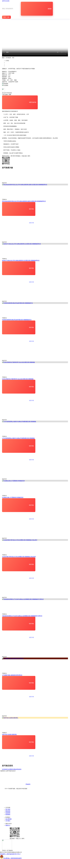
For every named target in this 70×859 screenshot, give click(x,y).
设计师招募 (8, 819)
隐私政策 (7, 811)
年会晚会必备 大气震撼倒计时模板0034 (12, 497)
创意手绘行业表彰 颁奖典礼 (9, 734)
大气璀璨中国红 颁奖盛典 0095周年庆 (12, 675)
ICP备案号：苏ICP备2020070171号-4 (10, 854)
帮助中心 (7, 825)
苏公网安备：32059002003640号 (12, 858)
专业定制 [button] (6, 1)
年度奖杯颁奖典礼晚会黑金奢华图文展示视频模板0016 (16, 319)
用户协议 (7, 809)
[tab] (35, 83)
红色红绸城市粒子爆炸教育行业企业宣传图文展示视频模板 (17, 379)
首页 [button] (3, 1)
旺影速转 (7, 814)
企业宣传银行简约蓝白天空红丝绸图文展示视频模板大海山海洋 (19, 556)
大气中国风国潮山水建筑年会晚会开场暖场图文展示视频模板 (18, 438)
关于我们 (7, 820)
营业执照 (7, 812)
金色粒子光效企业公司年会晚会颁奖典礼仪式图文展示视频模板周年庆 (21, 260)
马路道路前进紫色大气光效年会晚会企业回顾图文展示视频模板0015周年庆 (22, 616)
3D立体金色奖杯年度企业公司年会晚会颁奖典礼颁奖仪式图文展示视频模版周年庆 (24, 201)
